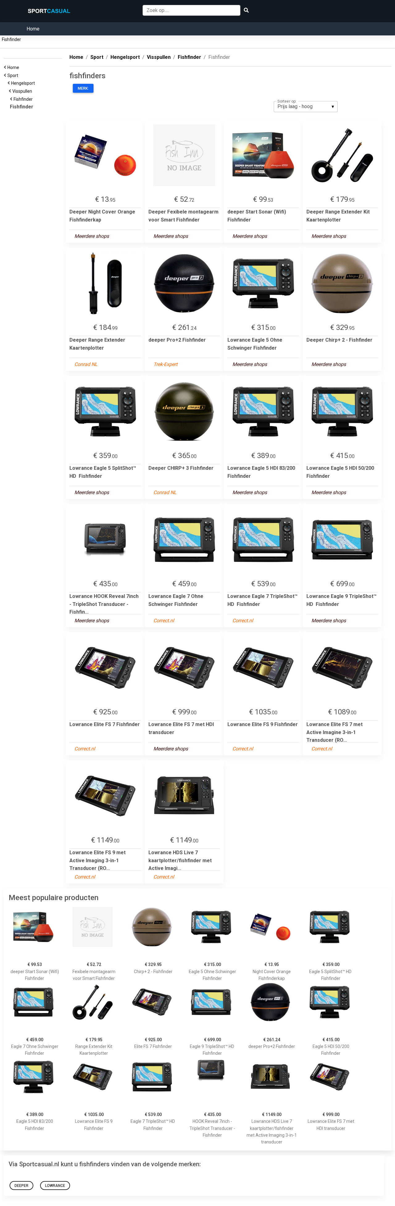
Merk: (83, 88)
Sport (13, 75)
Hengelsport (24, 83)
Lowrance (55, 1186)
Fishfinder (11, 39)
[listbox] (306, 106)
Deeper (21, 1186)
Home (33, 29)
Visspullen (23, 91)
